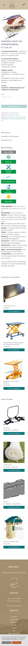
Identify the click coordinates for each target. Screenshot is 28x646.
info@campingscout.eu (15, 601)
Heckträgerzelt (17, 118)
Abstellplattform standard (9, 306)
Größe (2, 94)
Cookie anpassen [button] (7, 642)
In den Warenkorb (14, 106)
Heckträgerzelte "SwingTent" (13, 115)
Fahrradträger (6, 428)
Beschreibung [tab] (5, 132)
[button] (4, 17)
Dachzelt (12, 118)
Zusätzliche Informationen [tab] (10, 136)
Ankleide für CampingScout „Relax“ (11, 542)
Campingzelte (22, 117)
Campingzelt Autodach (13, 117)
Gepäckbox (6, 502)
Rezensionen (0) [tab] (6, 140)
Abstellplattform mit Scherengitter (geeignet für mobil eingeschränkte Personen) (13, 343)
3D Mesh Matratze (7, 465)
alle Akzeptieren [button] (16, 642)
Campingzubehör (5, 118)
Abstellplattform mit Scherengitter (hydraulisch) (11, 382)
